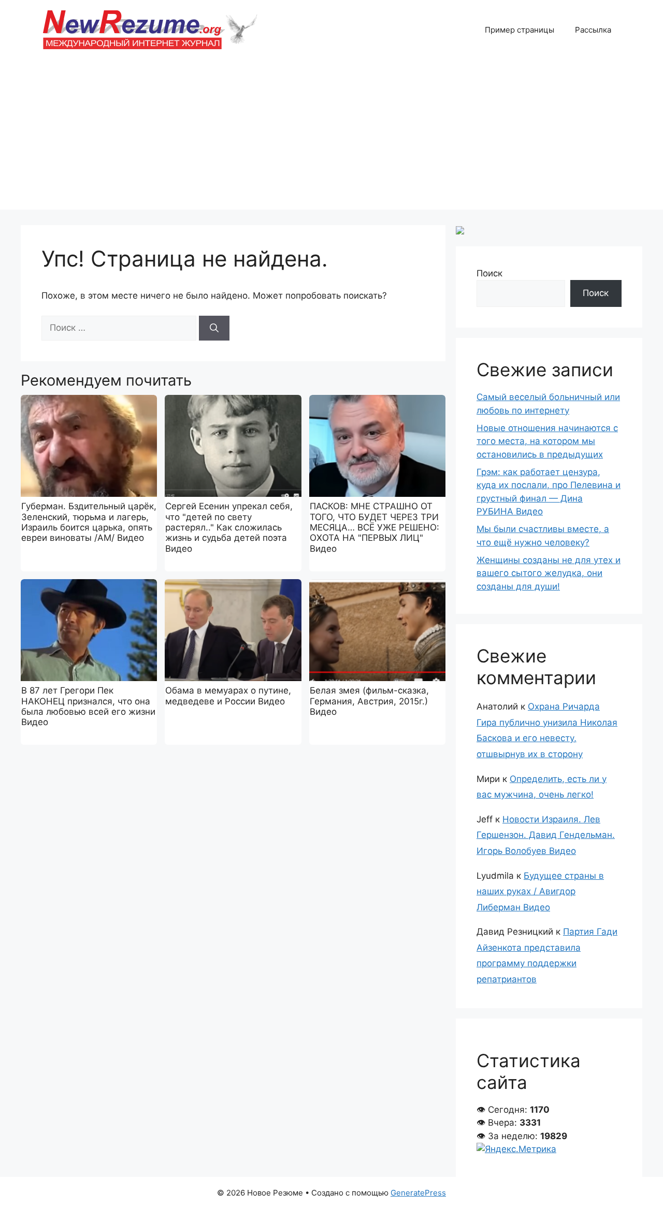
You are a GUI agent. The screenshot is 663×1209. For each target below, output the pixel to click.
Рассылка (593, 30)
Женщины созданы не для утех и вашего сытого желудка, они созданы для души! (549, 573)
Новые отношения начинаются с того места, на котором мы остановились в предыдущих (547, 441)
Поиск (489, 273)
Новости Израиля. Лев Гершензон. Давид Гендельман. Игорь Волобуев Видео (546, 835)
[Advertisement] (331, 137)
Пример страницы (519, 30)
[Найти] (214, 328)
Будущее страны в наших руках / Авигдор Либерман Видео (540, 891)
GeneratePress (418, 1193)
